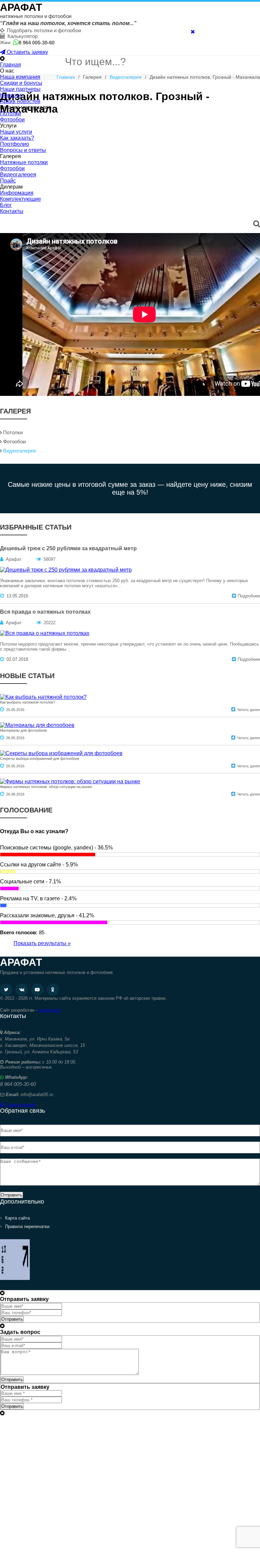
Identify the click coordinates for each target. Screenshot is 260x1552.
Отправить (11, 1194)
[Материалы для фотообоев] (37, 725)
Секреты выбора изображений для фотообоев (39, 758)
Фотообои (12, 119)
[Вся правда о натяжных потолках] (44, 633)
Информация (17, 193)
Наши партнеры (20, 89)
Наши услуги (16, 132)
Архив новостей (20, 101)
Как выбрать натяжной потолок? (27, 702)
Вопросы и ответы (23, 150)
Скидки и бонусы (21, 83)
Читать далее (248, 710)
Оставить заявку (26, 52)
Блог (6, 205)
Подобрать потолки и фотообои (44, 30)
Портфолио (14, 144)
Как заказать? (17, 138)
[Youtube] (37, 989)
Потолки (10, 113)
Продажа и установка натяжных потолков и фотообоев (56, 972)
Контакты (11, 211)
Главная (10, 65)
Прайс (8, 181)
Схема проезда (20, 1104)
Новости (10, 95)
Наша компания (20, 77)
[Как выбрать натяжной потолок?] (43, 697)
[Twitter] (6, 989)
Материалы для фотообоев (23, 730)
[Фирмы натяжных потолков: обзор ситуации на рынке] (70, 781)
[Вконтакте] (22, 989)
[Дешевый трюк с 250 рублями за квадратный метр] (66, 570)
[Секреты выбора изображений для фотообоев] (61, 753)
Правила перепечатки (27, 1226)
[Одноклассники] (53, 989)
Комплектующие (20, 199)
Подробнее (249, 595)
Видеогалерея (18, 174)
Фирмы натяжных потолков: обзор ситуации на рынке (46, 787)
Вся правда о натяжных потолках (45, 612)
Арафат (21, 7)
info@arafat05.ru (37, 1094)
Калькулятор (22, 36)
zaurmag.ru (49, 1010)
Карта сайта (17, 1218)
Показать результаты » (42, 943)
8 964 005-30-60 (37, 42)
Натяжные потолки (24, 162)
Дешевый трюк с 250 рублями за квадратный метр (68, 548)
